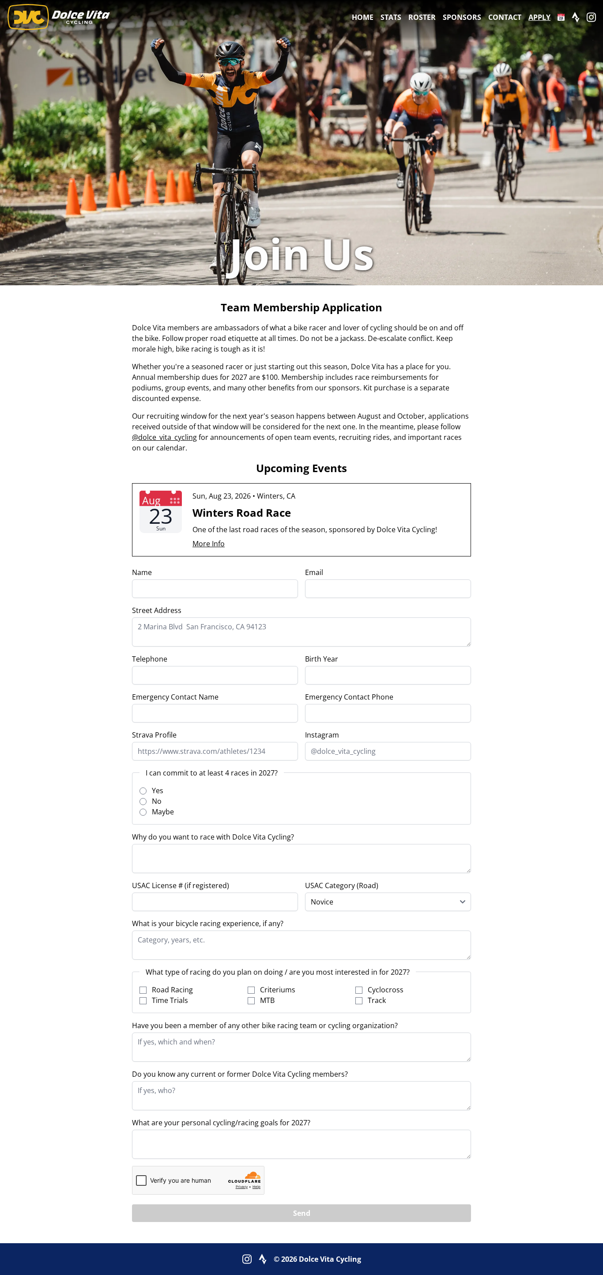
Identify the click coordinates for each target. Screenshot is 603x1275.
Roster (422, 17)
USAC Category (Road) (341, 885)
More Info (208, 544)
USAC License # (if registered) (180, 885)
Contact (504, 17)
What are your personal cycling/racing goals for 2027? (221, 1122)
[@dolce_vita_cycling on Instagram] (591, 17)
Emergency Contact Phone (349, 697)
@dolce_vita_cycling (164, 437)
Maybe (162, 812)
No (156, 801)
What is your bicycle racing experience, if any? (207, 923)
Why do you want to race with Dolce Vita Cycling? (213, 837)
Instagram (322, 735)
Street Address (156, 610)
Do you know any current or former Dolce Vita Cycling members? (240, 1074)
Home (362, 17)
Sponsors (462, 17)
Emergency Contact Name (175, 697)
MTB (266, 1000)
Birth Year (321, 659)
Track (376, 1000)
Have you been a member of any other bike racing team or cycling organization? (265, 1025)
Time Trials (169, 1000)
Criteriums (276, 990)
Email (314, 572)
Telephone (149, 659)
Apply (539, 17)
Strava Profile (154, 735)
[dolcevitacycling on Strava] (575, 17)
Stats (391, 17)
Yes (156, 790)
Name (142, 572)
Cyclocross (384, 990)
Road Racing (171, 990)
